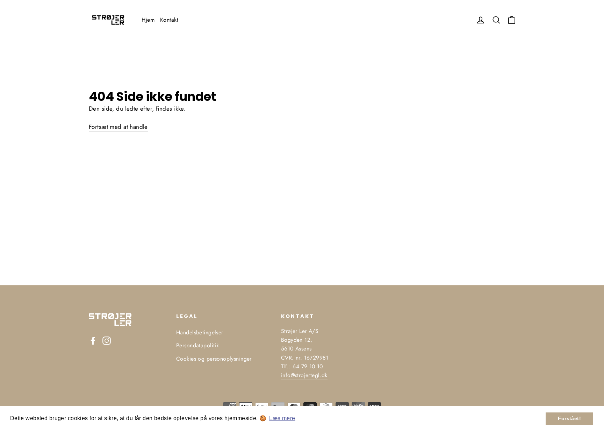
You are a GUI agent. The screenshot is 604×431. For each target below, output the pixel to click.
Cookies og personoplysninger (214, 359)
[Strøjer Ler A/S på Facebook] (93, 340)
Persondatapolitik (197, 345)
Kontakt (169, 20)
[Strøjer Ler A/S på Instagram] (106, 340)
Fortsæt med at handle (118, 127)
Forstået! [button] (569, 418)
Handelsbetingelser (199, 332)
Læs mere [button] (282, 418)
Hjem (148, 20)
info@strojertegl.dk (304, 375)
